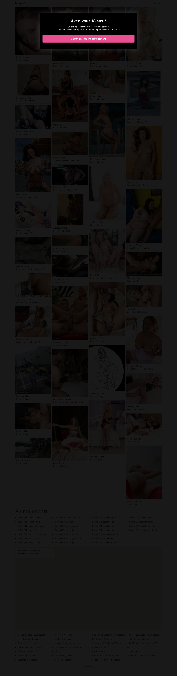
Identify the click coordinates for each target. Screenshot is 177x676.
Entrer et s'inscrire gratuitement (88, 38)
